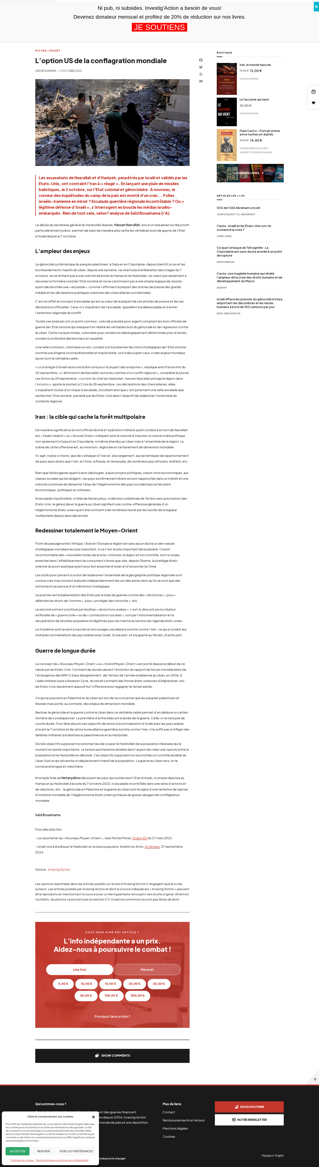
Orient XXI (139, 838)
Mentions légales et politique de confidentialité (62, 1160)
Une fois (79, 969)
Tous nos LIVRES (247, 173)
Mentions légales (175, 1128)
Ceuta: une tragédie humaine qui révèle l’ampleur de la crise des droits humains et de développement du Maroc (249, 277)
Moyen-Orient (48, 50)
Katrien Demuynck (250, 148)
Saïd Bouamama (45, 70)
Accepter (17, 1151)
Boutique (224, 52)
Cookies (169, 1136)
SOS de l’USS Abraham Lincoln (238, 208)
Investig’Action (59, 869)
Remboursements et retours (184, 1120)
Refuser (43, 1151)
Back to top (311, 1077)
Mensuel (147, 969)
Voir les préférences (76, 1151)
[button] (93, 1116)
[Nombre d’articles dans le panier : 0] (313, 91)
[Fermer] (316, 6)
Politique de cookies (22, 1160)
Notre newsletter (252, 1119)
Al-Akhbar (152, 846)
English (279, 1155)
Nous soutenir (252, 1106)
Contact (169, 1112)
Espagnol (268, 1155)
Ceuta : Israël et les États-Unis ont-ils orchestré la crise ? (244, 228)
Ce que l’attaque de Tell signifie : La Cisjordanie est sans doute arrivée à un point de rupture (249, 251)
